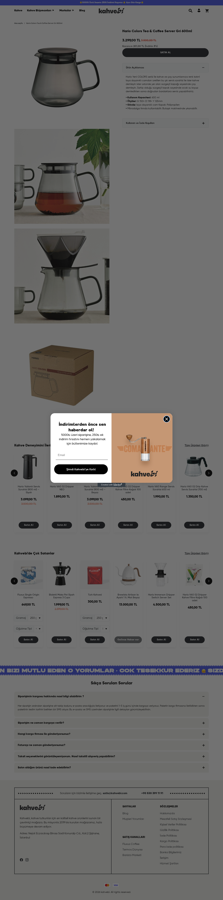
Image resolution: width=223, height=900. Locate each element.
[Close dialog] (167, 419)
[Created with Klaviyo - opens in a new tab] (111, 485)
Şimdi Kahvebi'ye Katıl (81, 469)
